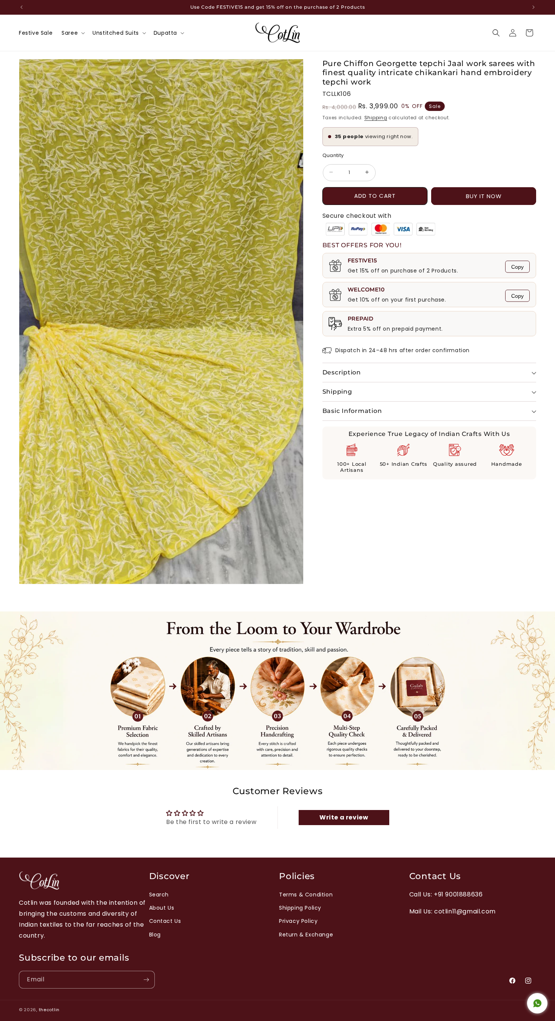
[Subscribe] (146, 980)
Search (159, 894)
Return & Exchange (306, 934)
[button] (72, 33)
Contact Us (165, 921)
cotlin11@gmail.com (465, 911)
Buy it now (484, 196)
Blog (155, 934)
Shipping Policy (300, 908)
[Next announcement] (533, 7)
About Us (161, 908)
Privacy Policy (298, 921)
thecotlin (49, 1010)
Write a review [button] (343, 817)
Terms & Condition (306, 894)
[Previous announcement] (21, 7)
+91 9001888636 (458, 894)
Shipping (375, 117)
